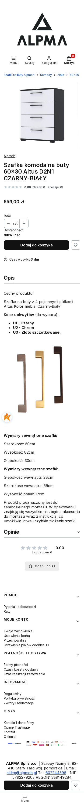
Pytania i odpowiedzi (20, 607)
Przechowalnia (15, 640)
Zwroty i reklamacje (19, 703)
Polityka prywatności (19, 698)
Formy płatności (16, 665)
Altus (60, 75)
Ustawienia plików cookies (25, 645)
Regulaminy (12, 694)
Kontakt (9, 732)
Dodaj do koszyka (36, 245)
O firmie (10, 737)
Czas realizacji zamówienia (24, 674)
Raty (7, 611)
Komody (46, 75)
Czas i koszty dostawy (21, 669)
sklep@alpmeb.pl (22, 772)
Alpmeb (9, 156)
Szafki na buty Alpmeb (19, 75)
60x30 (74, 75)
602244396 (56, 772)
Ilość (7, 215)
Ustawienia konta (17, 636)
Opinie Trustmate (17, 727)
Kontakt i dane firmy (19, 723)
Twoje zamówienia (18, 631)
